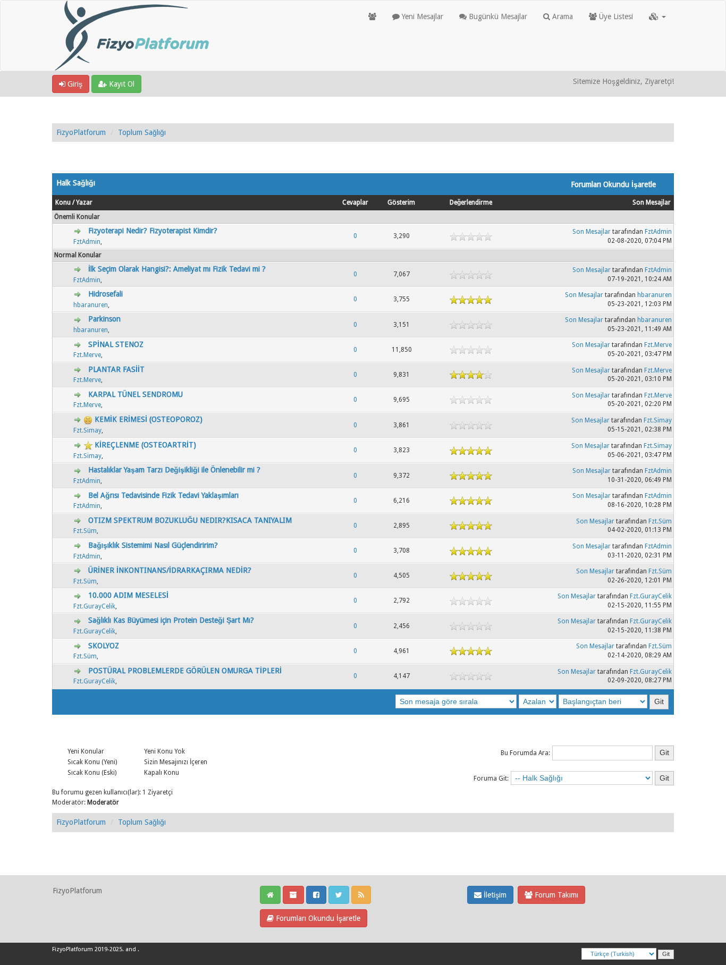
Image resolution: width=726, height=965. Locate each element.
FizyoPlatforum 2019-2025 (87, 949)
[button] (657, 16)
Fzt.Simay (87, 430)
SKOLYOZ (103, 645)
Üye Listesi (615, 16)
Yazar (84, 202)
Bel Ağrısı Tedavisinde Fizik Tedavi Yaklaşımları (163, 495)
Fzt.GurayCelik (94, 606)
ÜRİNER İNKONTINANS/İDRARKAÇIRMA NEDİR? (169, 570)
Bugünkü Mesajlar (497, 16)
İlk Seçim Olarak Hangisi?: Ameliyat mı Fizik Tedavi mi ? (177, 269)
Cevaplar (355, 202)
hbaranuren (90, 305)
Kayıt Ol (120, 84)
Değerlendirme (471, 202)
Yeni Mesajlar (421, 16)
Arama (561, 16)
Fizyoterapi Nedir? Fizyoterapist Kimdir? (152, 230)
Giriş (73, 84)
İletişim (494, 895)
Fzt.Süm (85, 531)
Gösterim (401, 202)
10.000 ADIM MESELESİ (128, 595)
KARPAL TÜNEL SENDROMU (135, 394)
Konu (63, 202)
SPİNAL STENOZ (115, 344)
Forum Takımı (555, 895)
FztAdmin (86, 242)
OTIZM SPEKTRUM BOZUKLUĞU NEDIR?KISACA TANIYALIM (190, 520)
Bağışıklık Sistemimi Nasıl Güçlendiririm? (153, 545)
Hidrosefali (105, 294)
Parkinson (104, 319)
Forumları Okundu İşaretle (317, 918)
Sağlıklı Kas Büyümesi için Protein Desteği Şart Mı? (171, 620)
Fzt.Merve (87, 355)
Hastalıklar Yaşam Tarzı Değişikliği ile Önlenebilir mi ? (174, 469)
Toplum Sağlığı (142, 132)
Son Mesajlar (651, 202)
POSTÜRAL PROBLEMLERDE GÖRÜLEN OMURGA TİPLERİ (185, 670)
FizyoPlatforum (81, 132)
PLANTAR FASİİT (116, 369)
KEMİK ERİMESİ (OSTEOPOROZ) (148, 419)
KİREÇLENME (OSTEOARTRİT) (145, 445)
